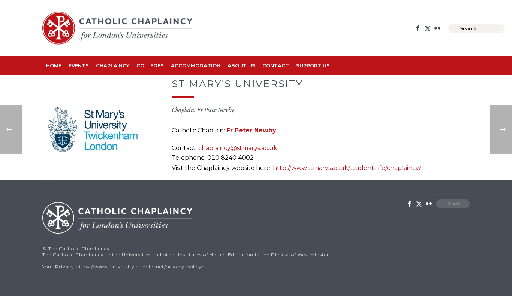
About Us (241, 65)
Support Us (313, 65)
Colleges (150, 65)
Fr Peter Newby (251, 130)
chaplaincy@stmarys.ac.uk (237, 148)
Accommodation (195, 65)
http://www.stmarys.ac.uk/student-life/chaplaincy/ (347, 167)
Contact (275, 65)
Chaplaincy (112, 65)
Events (79, 65)
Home (53, 65)
